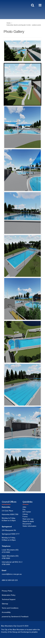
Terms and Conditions (10, 608)
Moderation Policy (8, 595)
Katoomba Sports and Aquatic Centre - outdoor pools (24, 25)
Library (25, 514)
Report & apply (28, 521)
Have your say (28, 519)
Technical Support (8, 599)
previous (7, 54)
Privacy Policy (7, 591)
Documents (27, 524)
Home (9, 23)
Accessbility (6, 612)
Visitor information (29, 526)
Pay (24, 509)
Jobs (24, 507)
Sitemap (5, 604)
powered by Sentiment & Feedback (15, 616)
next (38, 54)
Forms (25, 516)
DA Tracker (27, 512)
